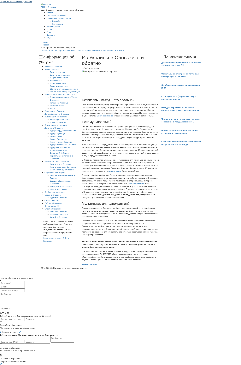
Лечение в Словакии (53, 127)
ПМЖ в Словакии (58, 122)
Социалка (80, 50)
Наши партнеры (54, 26)
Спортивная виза (58, 83)
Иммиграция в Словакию (55, 116)
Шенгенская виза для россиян (64, 88)
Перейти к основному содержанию (16, 1)
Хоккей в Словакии (58, 217)
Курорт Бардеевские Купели (63, 130)
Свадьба (56, 21)
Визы (72, 50)
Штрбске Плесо (57, 105)
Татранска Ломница (59, 102)
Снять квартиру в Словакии (62, 169)
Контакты (51, 34)
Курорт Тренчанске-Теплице (63, 144)
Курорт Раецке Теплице (61, 141)
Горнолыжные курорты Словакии (59, 94)
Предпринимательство (95, 50)
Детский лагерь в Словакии (56, 113)
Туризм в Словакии (59, 197)
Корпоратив (57, 23)
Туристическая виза (59, 86)
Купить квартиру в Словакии (63, 166)
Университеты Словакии (61, 186)
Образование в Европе (55, 172)
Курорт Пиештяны (58, 139)
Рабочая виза (56, 80)
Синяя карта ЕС (51, 205)
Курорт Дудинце (57, 133)
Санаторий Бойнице (59, 152)
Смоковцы (54, 99)
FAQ (48, 37)
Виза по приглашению (60, 74)
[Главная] (46, 4)
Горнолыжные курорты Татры (63, 97)
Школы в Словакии (58, 189)
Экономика (119, 50)
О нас (49, 32)
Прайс (49, 29)
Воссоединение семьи (60, 119)
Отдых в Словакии (52, 194)
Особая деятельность (54, 192)
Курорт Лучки (56, 136)
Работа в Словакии (53, 203)
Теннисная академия (56, 15)
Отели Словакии (52, 200)
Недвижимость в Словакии (56, 161)
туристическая (114, 170)
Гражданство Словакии (55, 111)
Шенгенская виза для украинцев (65, 91)
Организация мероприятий (59, 18)
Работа (53, 50)
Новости (50, 12)
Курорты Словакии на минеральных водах (60, 148)
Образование (64, 50)
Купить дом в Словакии (60, 164)
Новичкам (45, 50)
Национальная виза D (60, 77)
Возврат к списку (89, 263)
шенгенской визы (105, 115)
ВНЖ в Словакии (48, 7)
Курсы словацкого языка (55, 125)
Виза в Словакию (52, 69)
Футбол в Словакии (59, 214)
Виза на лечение (57, 72)
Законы (109, 50)
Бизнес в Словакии (53, 66)
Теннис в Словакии (59, 211)
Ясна (52, 108)
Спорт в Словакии (52, 208)
